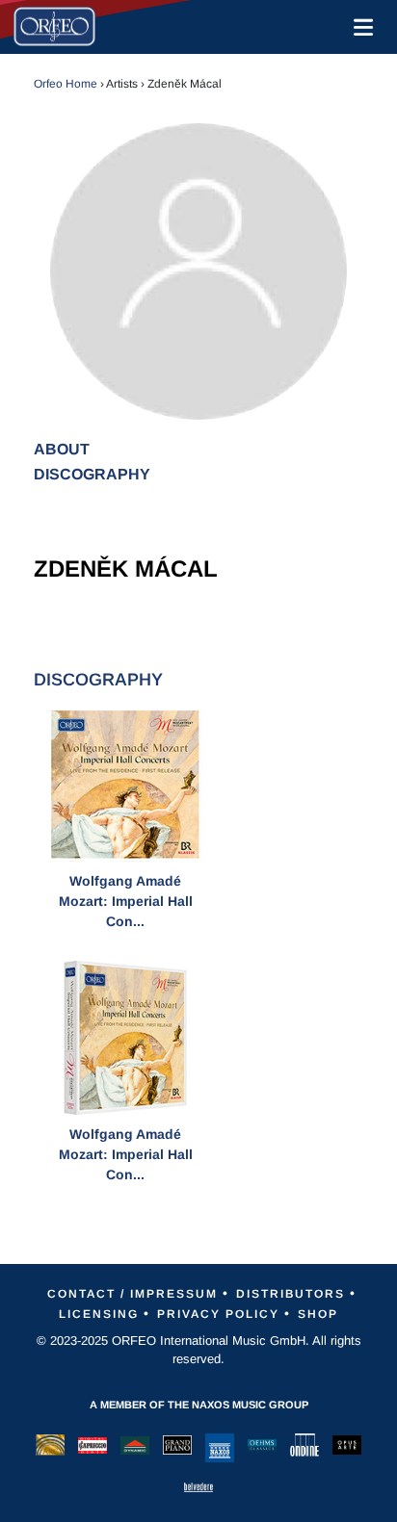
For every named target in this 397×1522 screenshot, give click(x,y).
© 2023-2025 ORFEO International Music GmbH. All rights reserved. (199, 1350)
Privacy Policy (218, 1314)
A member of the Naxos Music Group (199, 1404)
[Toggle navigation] (359, 27)
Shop (318, 1314)
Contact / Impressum (132, 1294)
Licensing (99, 1314)
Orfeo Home (65, 83)
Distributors (290, 1294)
